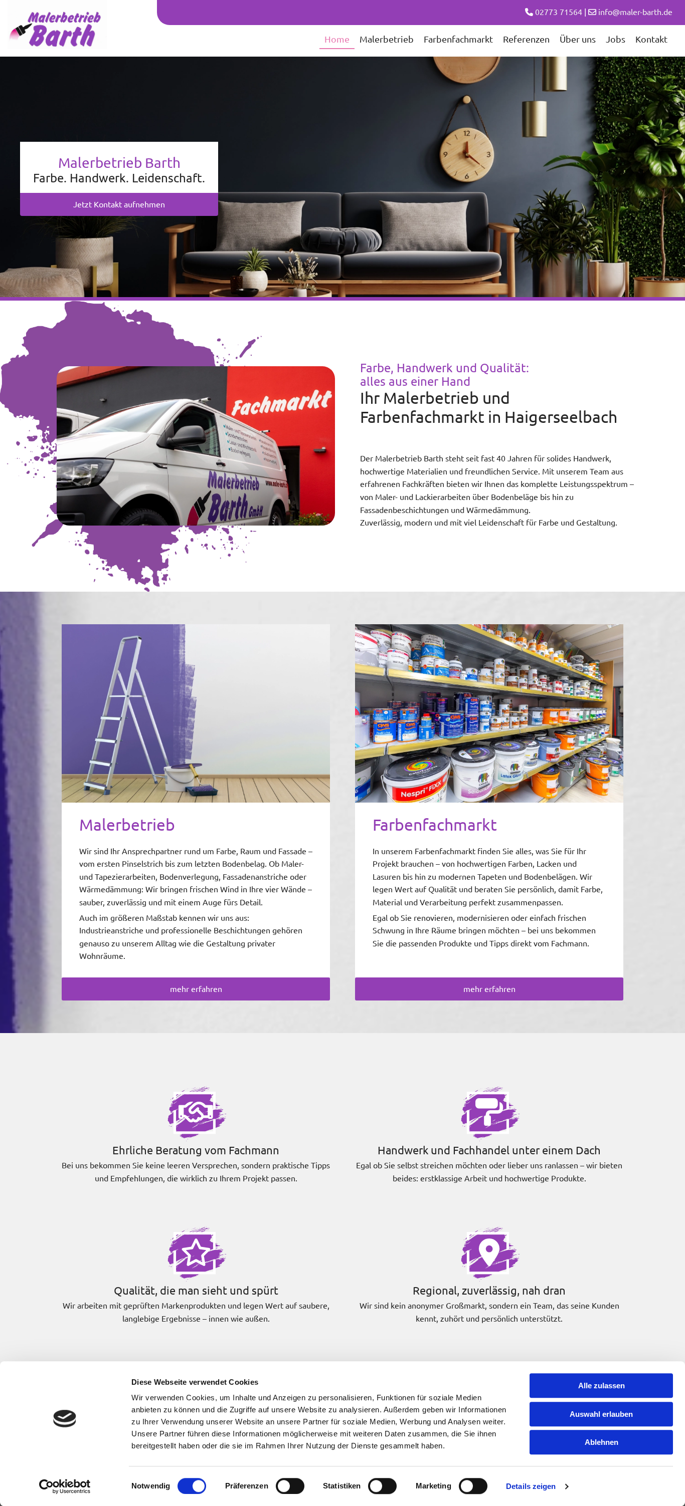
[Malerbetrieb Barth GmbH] (57, 24)
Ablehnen (601, 1442)
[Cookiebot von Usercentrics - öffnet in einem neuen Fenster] (65, 1486)
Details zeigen (531, 1486)
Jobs (615, 39)
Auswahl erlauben (601, 1414)
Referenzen (526, 39)
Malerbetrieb (387, 39)
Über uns (578, 39)
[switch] (290, 1486)
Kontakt (651, 39)
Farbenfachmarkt (458, 39)
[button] (119, 204)
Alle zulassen (601, 1385)
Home (337, 39)
